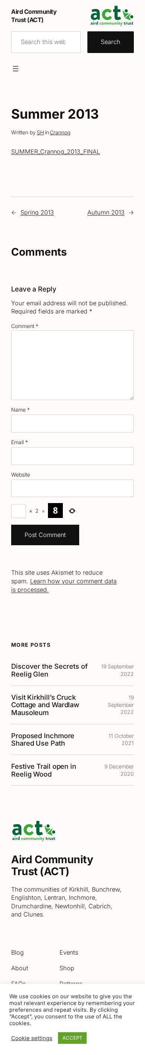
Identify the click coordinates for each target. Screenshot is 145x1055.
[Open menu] (15, 68)
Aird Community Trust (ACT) (52, 865)
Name (20, 409)
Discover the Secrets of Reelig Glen (49, 670)
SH (40, 132)
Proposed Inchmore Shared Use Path (42, 739)
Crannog (60, 132)
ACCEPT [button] (72, 1038)
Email (19, 442)
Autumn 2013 (106, 212)
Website (20, 474)
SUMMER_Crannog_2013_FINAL (55, 151)
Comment (24, 326)
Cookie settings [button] (31, 1038)
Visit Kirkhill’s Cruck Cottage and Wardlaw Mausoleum (45, 705)
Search (110, 42)
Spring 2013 (37, 212)
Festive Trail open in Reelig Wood (43, 770)
